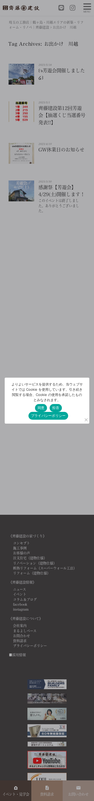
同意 (41, 408)
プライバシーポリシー (48, 415)
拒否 (55, 408)
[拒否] (86, 419)
